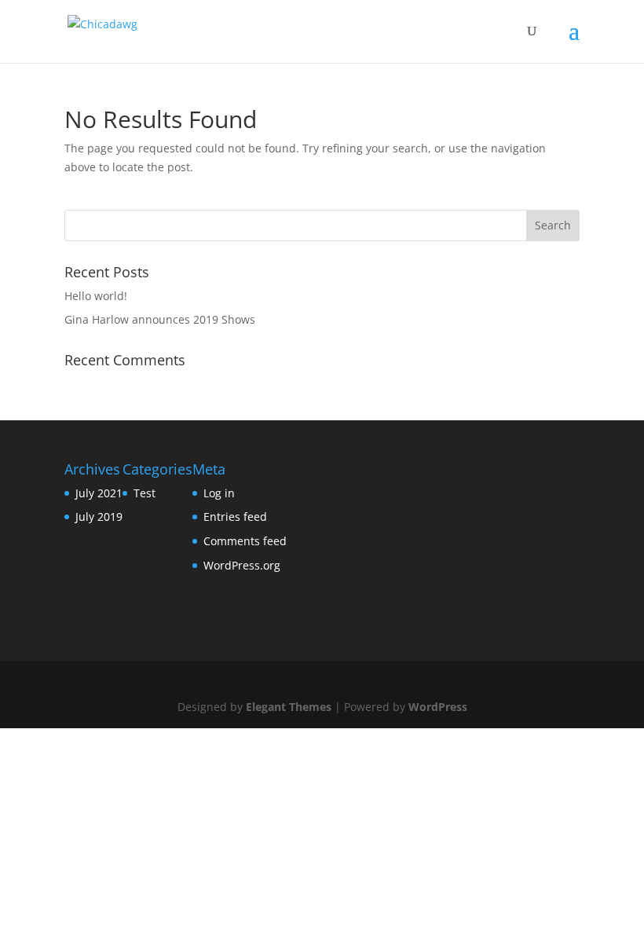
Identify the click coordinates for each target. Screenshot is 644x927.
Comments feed (245, 540)
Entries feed (235, 516)
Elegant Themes (288, 706)
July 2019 (99, 516)
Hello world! (95, 295)
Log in (219, 492)
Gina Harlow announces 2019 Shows (159, 319)
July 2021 (99, 492)
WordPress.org (241, 565)
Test (145, 492)
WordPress (437, 706)
